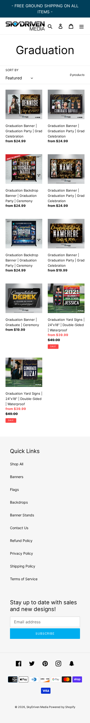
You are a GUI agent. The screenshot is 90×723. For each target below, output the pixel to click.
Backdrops (19, 502)
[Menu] (81, 26)
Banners (16, 477)
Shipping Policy (22, 566)
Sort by (12, 70)
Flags (14, 489)
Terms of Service (24, 579)
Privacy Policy (21, 553)
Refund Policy (21, 540)
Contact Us (19, 528)
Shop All (16, 464)
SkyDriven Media (37, 707)
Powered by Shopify (62, 707)
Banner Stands (22, 515)
